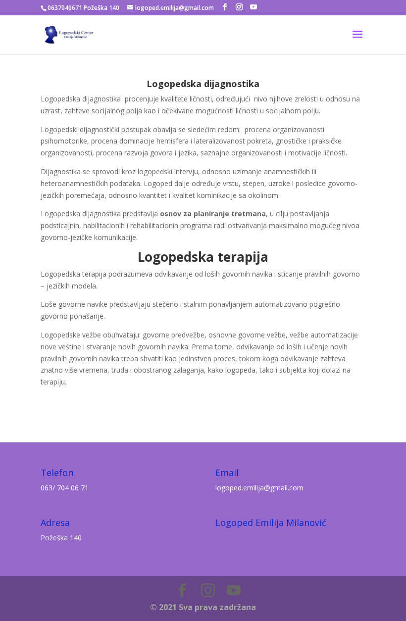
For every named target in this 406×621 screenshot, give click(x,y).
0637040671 (65, 7)
